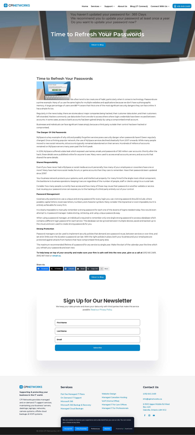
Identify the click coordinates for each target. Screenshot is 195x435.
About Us (122, 6)
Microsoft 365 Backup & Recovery (76, 405)
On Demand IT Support (71, 398)
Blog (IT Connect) (139, 6)
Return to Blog (97, 45)
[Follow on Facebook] (145, 415)
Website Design (109, 394)
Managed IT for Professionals (115, 408)
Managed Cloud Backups (72, 409)
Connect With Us (159, 6)
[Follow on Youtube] (154, 415)
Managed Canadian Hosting (114, 397)
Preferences (95, 429)
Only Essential (81, 429)
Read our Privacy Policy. (101, 310)
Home (85, 6)
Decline (107, 429)
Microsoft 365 (67, 401)
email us (56, 256)
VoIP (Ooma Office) (110, 401)
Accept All (68, 429)
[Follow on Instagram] (149, 415)
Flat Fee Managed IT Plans (73, 394)
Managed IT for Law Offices (114, 405)
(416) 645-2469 (149, 394)
